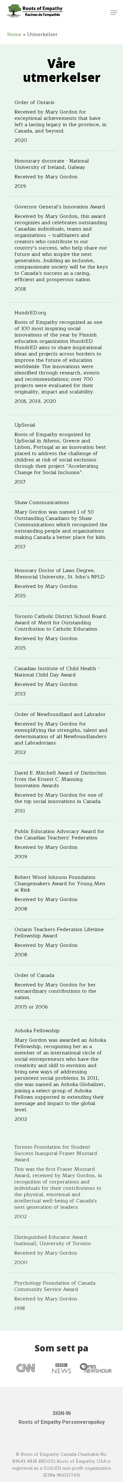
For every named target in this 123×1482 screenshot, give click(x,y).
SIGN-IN (62, 1413)
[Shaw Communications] (62, 526)
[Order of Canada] (62, 992)
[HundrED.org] (62, 359)
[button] (113, 12)
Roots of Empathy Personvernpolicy (62, 1422)
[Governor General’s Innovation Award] (62, 249)
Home (14, 34)
